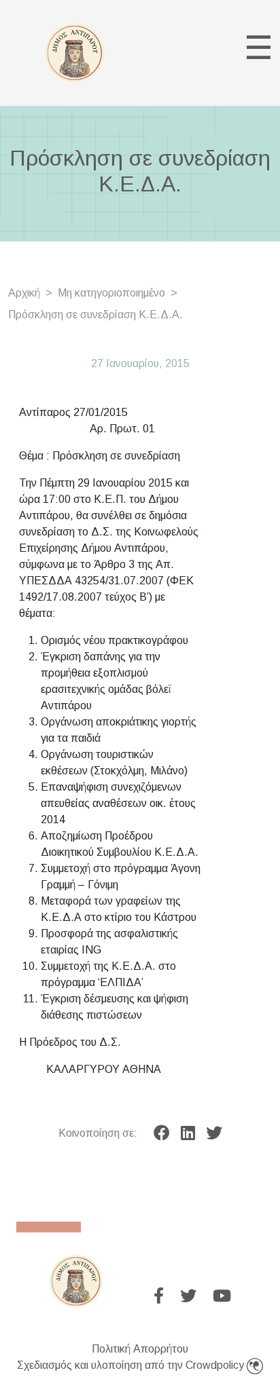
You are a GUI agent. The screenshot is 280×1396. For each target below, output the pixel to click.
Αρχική (24, 293)
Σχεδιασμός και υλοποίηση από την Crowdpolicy (132, 1365)
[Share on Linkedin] (188, 1133)
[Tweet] (214, 1133)
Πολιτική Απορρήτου (140, 1349)
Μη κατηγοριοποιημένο (111, 293)
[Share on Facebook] (162, 1133)
